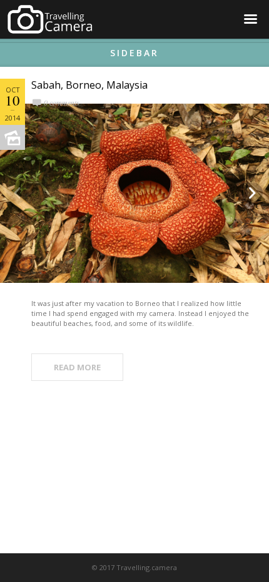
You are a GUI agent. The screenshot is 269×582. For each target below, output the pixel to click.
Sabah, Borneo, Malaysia (89, 85)
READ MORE (77, 367)
